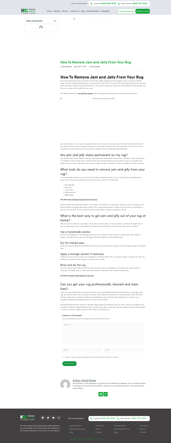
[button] (55, 21)
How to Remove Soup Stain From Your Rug (82, 200)
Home (49, 11)
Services (57, 11)
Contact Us (74, 11)
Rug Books (105, 11)
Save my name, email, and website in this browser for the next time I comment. (92, 357)
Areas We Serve (93, 11)
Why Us (65, 11)
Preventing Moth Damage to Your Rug (81, 276)
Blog (83, 11)
